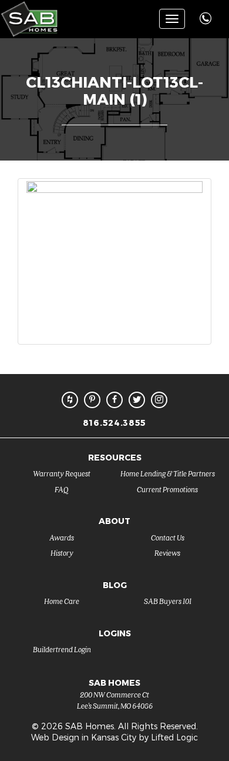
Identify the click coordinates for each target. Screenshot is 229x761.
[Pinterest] (92, 400)
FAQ (62, 489)
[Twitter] (137, 400)
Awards (61, 537)
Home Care (61, 601)
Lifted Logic (174, 737)
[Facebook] (114, 400)
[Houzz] (70, 400)
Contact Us (167, 537)
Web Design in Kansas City (83, 737)
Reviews (167, 553)
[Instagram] (159, 400)
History (61, 553)
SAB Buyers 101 (167, 601)
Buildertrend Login (62, 649)
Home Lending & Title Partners (167, 473)
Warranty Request (61, 473)
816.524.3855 (114, 423)
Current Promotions (167, 489)
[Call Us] (207, 12)
